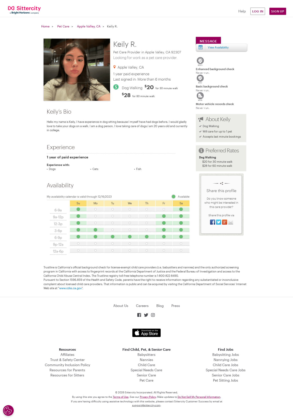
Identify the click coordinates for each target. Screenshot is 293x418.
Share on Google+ (224, 222)
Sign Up (277, 11)
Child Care (146, 365)
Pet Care (63, 26)
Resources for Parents (67, 370)
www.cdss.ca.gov (70, 288)
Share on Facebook (212, 222)
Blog (160, 306)
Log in (257, 11)
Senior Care (146, 375)
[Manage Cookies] (8, 410)
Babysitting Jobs (225, 354)
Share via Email (230, 222)
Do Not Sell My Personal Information (199, 396)
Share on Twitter (218, 222)
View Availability (218, 47)
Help (242, 11)
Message (208, 41)
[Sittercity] (24, 9)
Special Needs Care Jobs (226, 370)
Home (45, 26)
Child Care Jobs (225, 365)
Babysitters (146, 354)
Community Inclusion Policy (67, 365)
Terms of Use (120, 396)
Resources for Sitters (67, 375)
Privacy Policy (148, 396)
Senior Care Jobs (225, 375)
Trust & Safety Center (67, 360)
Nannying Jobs (226, 360)
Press (175, 306)
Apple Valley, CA (88, 26)
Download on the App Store (146, 333)
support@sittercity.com (146, 405)
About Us (120, 306)
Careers (142, 306)
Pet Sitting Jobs (225, 380)
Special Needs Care (146, 370)
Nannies (146, 360)
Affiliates (67, 354)
